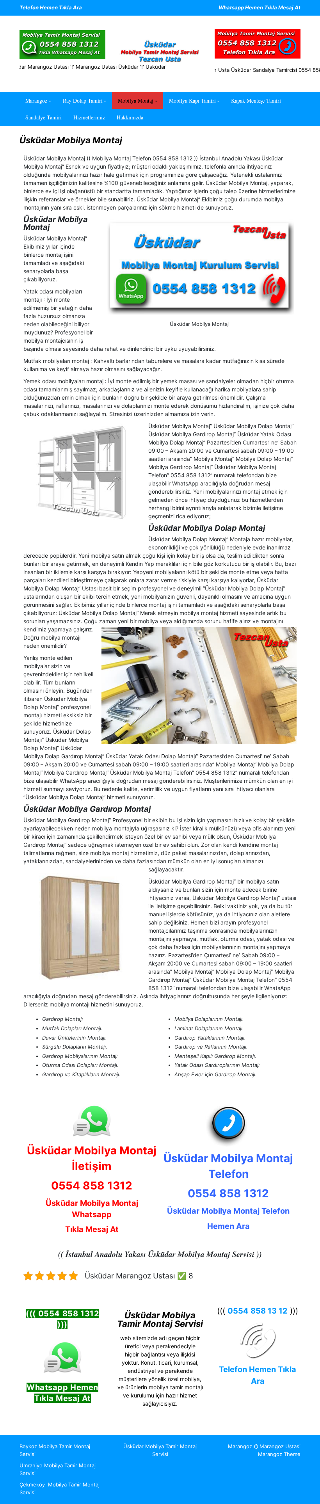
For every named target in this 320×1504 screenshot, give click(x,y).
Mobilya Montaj (135, 100)
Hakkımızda (130, 117)
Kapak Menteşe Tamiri (256, 100)
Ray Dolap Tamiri (83, 100)
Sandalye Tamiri (43, 117)
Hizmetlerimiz (89, 117)
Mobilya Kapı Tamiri (192, 100)
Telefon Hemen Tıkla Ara (51, 7)
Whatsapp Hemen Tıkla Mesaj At (259, 7)
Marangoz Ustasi (279, 1446)
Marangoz (36, 100)
